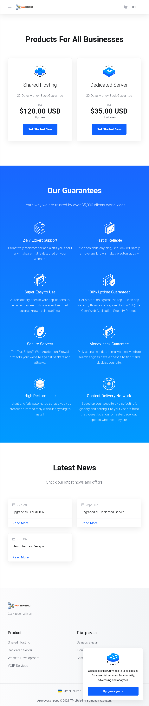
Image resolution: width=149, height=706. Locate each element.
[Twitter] (135, 608)
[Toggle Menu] (9, 7)
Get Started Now (40, 129)
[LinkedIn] (141, 608)
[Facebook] (129, 608)
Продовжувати (113, 691)
